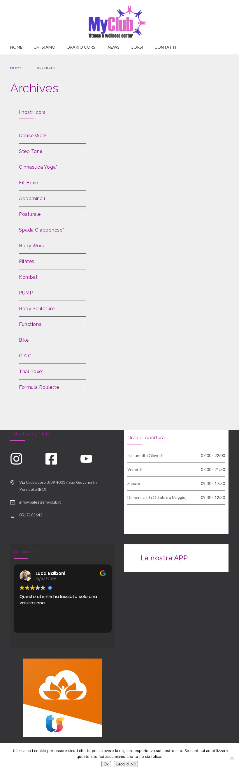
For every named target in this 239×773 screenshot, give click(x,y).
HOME (16, 47)
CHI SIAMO (44, 47)
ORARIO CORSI (81, 47)
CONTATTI (165, 47)
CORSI (137, 47)
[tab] (52, 136)
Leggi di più (126, 764)
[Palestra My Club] (119, 21)
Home (16, 68)
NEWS (113, 47)
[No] (232, 758)
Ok (106, 764)
